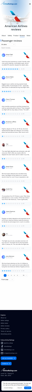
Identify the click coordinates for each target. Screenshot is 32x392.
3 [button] (11, 275)
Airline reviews (5, 326)
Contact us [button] (5, 363)
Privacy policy (5, 328)
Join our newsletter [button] (7, 358)
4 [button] (14, 275)
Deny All (20, 387)
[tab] (3, 35)
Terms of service (6, 331)
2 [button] (8, 275)
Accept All (27, 387)
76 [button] (23, 275)
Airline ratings (5, 320)
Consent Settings (8, 387)
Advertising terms (6, 334)
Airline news (4, 323)
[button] (20, 275)
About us (3, 318)
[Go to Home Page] (9, 4)
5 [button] (17, 275)
